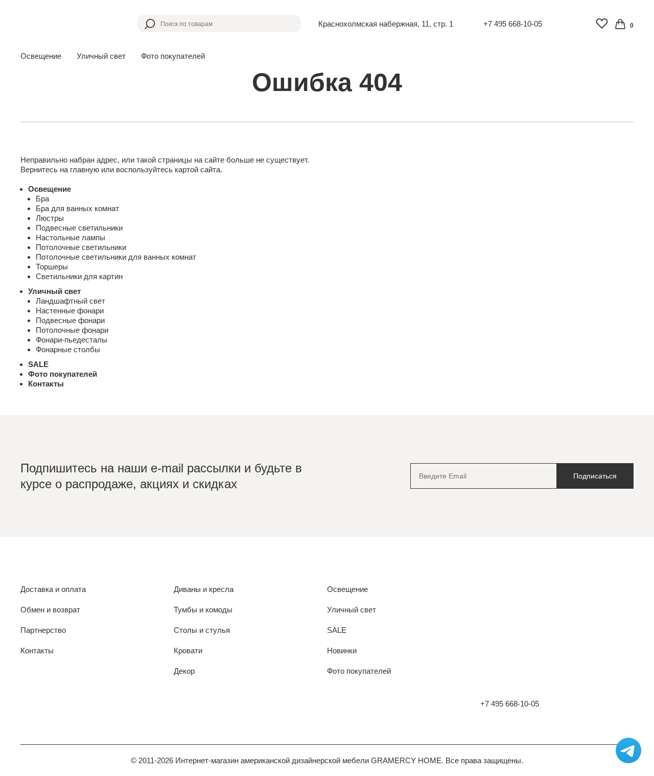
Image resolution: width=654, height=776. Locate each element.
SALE (38, 364)
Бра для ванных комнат (77, 208)
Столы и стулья (202, 630)
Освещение (49, 189)
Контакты (46, 383)
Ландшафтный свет (70, 300)
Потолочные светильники (81, 247)
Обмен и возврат (50, 609)
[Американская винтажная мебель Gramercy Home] (70, 23)
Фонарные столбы (68, 349)
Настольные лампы (70, 237)
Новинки (342, 650)
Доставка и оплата (53, 589)
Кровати (188, 650)
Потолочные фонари (72, 330)
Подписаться (595, 476)
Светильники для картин (79, 276)
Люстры (50, 218)
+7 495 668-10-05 (512, 23)
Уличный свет (54, 291)
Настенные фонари (70, 310)
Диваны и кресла (203, 589)
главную (84, 169)
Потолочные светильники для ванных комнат (116, 257)
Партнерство (43, 630)
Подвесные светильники (79, 227)
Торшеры (52, 266)
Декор (184, 671)
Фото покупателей (173, 56)
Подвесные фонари (70, 320)
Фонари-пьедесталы (71, 339)
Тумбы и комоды (203, 609)
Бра (42, 198)
